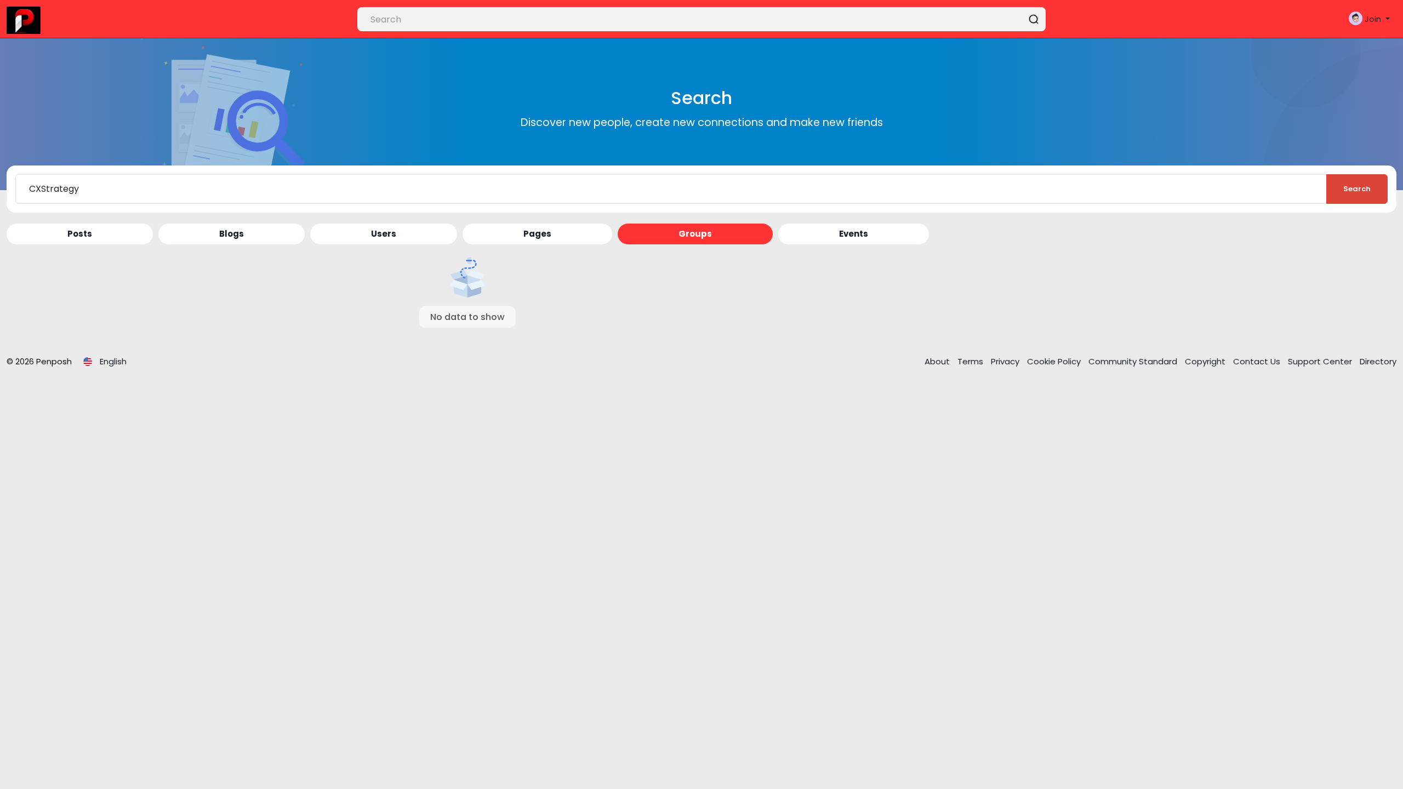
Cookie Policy (1055, 361)
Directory (1378, 361)
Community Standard (1133, 361)
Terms (971, 361)
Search (1357, 189)
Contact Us (1257, 361)
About (938, 361)
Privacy (1006, 361)
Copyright (1206, 361)
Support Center (1321, 361)
